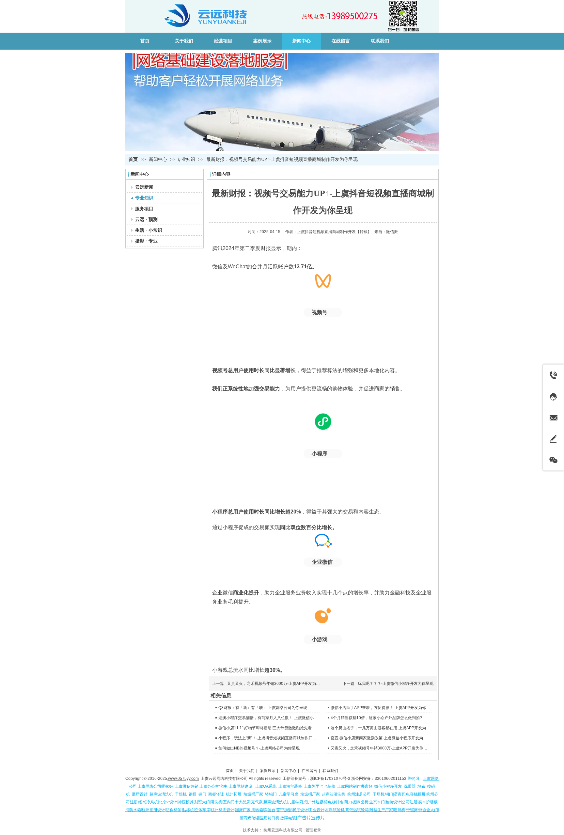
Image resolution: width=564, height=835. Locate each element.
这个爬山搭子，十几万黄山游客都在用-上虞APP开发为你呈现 (380, 728)
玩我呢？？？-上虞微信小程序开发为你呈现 (395, 683)
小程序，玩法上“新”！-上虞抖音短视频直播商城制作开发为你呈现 (268, 738)
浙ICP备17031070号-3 (330, 778)
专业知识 (186, 159)
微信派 (392, 231)
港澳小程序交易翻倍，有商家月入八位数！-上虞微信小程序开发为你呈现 (268, 718)
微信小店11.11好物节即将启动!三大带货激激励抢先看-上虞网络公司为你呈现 (268, 728)
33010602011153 (390, 778)
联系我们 (330, 770)
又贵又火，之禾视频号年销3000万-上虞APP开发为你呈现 (277, 683)
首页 (133, 159)
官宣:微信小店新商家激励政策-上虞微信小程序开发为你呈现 (380, 738)
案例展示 (267, 770)
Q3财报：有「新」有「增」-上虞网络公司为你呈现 (262, 707)
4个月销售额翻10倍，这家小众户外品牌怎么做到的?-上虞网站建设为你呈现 (380, 718)
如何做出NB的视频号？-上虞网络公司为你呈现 (259, 748)
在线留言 (309, 770)
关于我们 (247, 770)
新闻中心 (158, 159)
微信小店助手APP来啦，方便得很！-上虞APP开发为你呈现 (380, 707)
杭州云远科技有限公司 (283, 830)
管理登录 (313, 830)
